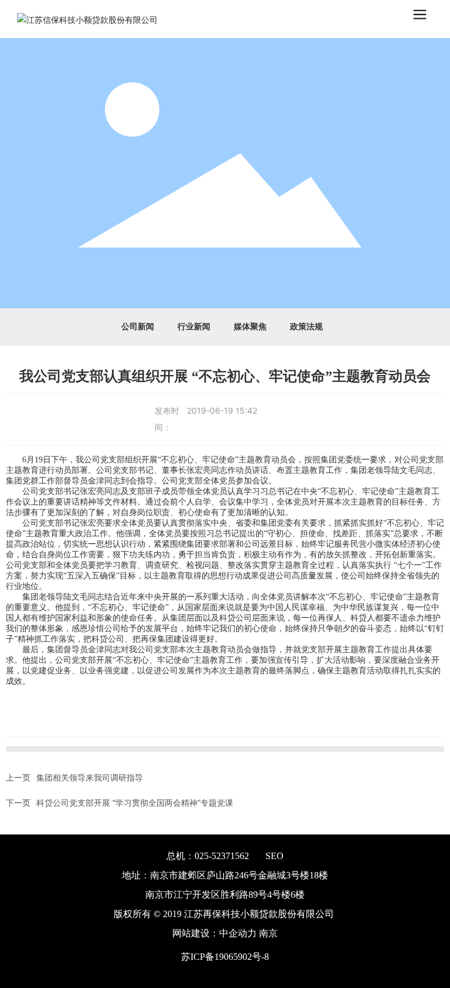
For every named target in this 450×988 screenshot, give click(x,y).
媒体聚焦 (250, 326)
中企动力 (238, 933)
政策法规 (306, 326)
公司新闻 (137, 326)
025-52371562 (222, 856)
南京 (268, 933)
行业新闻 (194, 326)
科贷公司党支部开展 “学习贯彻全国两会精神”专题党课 (134, 803)
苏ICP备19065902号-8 (225, 957)
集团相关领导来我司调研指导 (89, 777)
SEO (274, 856)
